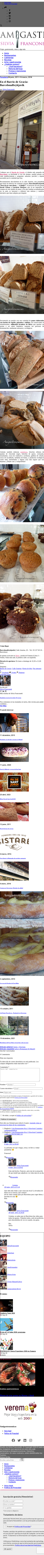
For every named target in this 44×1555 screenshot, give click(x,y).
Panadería (4, 77)
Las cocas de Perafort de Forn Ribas (9, 983)
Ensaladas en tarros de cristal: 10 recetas (10, 697)
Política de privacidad (23, 1115)
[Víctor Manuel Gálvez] (3, 1282)
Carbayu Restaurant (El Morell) (17, 1049)
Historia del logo (15, 1478)
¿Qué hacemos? (15, 1476)
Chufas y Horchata (12, 1047)
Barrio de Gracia (5, 668)
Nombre (3, 1084)
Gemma (15, 1185)
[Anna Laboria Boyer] (3, 1289)
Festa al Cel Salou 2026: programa (12, 1332)
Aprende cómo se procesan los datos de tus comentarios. (20, 1124)
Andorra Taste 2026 (7, 1313)
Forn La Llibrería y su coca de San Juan (10, 769)
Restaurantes (9, 1466)
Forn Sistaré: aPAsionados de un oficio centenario (13, 858)
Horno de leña (27, 668)
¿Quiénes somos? (11, 1474)
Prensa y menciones (17, 1480)
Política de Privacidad (10, 4)
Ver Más (3, 706)
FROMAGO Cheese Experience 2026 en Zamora (18, 1351)
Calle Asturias (16, 668)
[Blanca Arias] (3, 1274)
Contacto (12, 1482)
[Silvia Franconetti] (3, 1246)
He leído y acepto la (17, 1115)
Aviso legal (7, 2)
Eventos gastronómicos (9, 1389)
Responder (10, 1157)
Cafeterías (8, 1468)
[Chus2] (3, 1253)
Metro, (17, 656)
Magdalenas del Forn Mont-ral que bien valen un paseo (14, 1042)
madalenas (23, 452)
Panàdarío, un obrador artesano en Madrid (11, 739)
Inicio (6, 1464)
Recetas (7, 1470)
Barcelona (3, 174)
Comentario (4, 1067)
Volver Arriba (5, 1457)
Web (1, 1092)
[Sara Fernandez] (3, 1267)
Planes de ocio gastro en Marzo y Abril (17, 1395)
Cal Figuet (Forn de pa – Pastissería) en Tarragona (13, 1013)
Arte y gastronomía (11, 1472)
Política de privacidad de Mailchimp (28, 1545)
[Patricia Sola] (3, 1260)
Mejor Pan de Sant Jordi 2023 (8, 799)
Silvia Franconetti (9, 89)
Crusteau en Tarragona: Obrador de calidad (11, 888)
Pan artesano (37, 668)
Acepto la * (19, 1526)
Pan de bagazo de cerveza (6, 828)
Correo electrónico (7, 1088)
